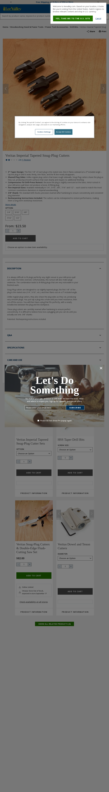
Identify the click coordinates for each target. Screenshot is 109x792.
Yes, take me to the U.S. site (73, 18)
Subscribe (75, 407)
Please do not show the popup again (56, 420)
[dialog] (78, 13)
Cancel (98, 18)
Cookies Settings (44, 132)
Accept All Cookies (63, 132)
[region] (54, 127)
